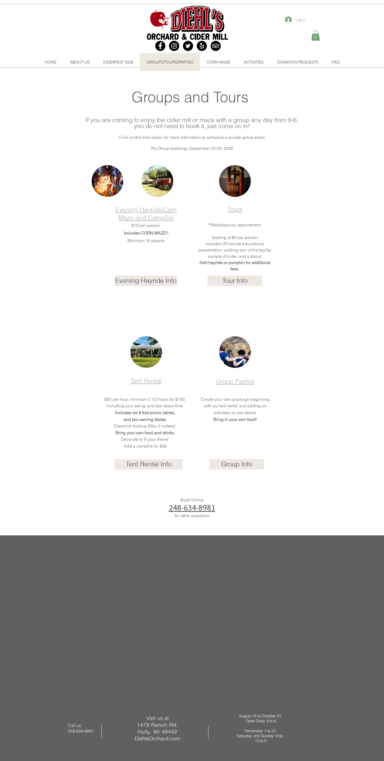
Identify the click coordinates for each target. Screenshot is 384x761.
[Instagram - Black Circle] (174, 46)
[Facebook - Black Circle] (160, 46)
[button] (315, 35)
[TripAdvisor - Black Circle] (216, 46)
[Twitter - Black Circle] (188, 46)
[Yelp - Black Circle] (202, 46)
